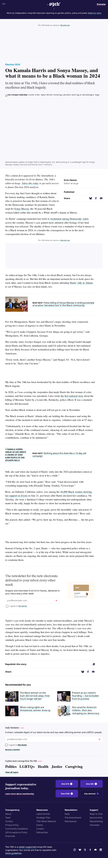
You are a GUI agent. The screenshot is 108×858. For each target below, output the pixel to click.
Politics (11, 766)
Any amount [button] (89, 793)
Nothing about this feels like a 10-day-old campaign (59, 454)
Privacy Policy (12, 825)
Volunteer (95, 825)
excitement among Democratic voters (69, 218)
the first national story (72, 396)
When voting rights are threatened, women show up (35, 709)
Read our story (94, 13)
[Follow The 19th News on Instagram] (75, 850)
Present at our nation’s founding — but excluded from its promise (85, 695)
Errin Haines (70, 180)
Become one (65, 25)
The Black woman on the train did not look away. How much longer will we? (35, 695)
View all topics (11, 772)
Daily (67, 813)
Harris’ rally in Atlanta (81, 282)
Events (39, 825)
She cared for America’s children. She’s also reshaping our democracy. (86, 710)
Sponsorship (96, 817)
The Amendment (73, 817)
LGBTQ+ (27, 766)
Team (8, 817)
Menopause (71, 821)
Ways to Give (96, 813)
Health (43, 766)
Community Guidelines (16, 828)
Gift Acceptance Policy (16, 832)
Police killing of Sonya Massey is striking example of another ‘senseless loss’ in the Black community (63, 304)
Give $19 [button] (65, 784)
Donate (101, 4)
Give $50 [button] (90, 784)
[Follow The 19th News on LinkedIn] (101, 850)
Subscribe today (30, 183)
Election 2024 (12, 64)
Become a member (12, 750)
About (8, 813)
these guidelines (13, 853)
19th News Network (46, 821)
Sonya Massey (21, 208)
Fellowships (42, 832)
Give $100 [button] (65, 793)
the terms (22, 606)
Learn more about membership (19, 794)
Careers (40, 828)
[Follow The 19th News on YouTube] (95, 850)
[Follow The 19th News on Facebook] (90, 850)
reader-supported (27, 846)
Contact (9, 821)
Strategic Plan (43, 817)
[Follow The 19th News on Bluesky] (80, 850)
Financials (10, 836)
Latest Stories (43, 813)
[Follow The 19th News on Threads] (85, 850)
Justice (56, 766)
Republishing (96, 821)
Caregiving (74, 766)
